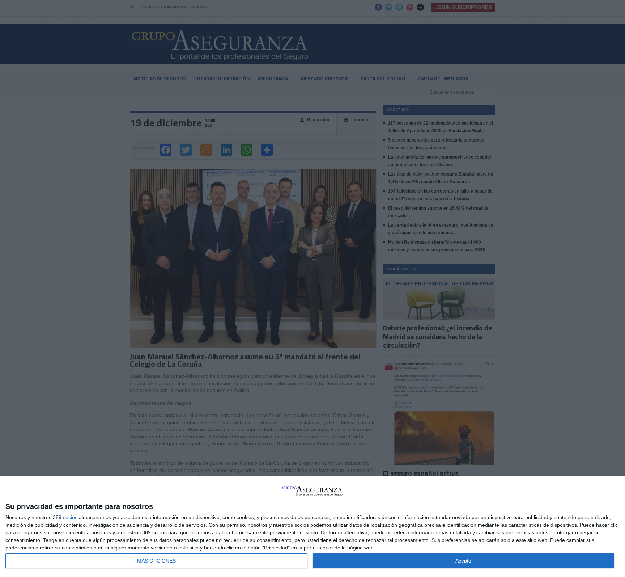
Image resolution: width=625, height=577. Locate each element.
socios (70, 517)
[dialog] (312, 526)
